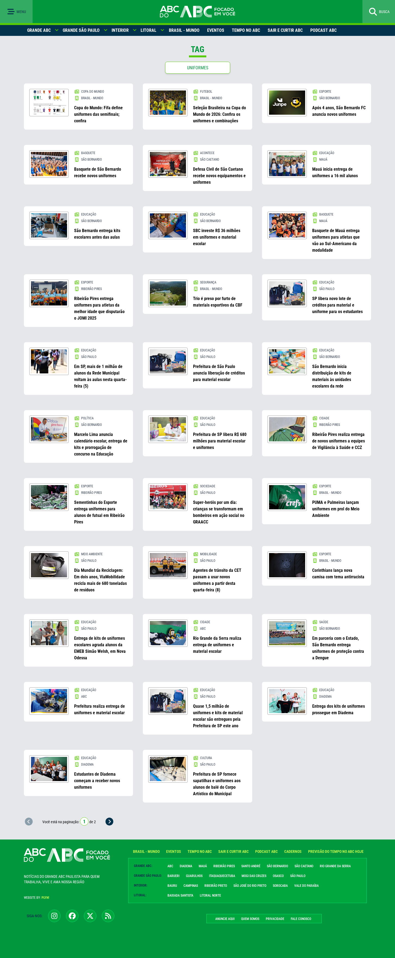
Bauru (172, 886)
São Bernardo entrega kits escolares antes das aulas (97, 234)
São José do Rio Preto (249, 886)
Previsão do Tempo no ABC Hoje (336, 851)
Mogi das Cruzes (254, 876)
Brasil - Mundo (184, 30)
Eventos (215, 30)
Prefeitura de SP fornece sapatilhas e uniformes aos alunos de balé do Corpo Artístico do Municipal (217, 784)
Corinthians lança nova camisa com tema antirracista (338, 573)
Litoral (148, 30)
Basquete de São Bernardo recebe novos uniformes (97, 172)
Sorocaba (280, 886)
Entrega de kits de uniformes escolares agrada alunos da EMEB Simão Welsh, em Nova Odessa (100, 648)
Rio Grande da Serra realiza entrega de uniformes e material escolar (217, 645)
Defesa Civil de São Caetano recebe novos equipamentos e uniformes (219, 176)
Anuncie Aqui (225, 919)
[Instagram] (54, 916)
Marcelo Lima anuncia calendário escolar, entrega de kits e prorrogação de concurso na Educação (100, 444)
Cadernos (293, 851)
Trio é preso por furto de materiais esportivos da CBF (217, 302)
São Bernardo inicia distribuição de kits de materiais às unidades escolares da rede (331, 376)
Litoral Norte (210, 895)
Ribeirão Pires (224, 866)
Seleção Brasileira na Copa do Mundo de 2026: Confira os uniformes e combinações (219, 114)
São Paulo (297, 876)
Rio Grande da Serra (335, 866)
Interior (120, 30)
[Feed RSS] (108, 916)
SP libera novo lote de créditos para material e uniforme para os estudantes (337, 305)
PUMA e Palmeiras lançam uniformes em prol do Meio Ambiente (335, 509)
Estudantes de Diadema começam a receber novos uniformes (97, 781)
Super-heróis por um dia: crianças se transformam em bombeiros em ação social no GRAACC (218, 512)
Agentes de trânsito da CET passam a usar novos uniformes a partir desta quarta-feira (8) (217, 580)
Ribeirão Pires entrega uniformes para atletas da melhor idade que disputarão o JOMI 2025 (99, 308)
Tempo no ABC (246, 30)
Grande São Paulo (81, 30)
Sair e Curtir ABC (285, 30)
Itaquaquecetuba (222, 876)
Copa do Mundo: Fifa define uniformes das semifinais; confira (98, 114)
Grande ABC (39, 30)
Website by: (36, 898)
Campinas (191, 886)
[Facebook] (72, 916)
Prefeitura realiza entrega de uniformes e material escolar (99, 709)
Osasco (278, 876)
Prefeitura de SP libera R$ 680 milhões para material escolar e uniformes (220, 441)
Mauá (203, 866)
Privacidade (275, 919)
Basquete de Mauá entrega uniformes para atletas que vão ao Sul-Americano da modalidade (336, 240)
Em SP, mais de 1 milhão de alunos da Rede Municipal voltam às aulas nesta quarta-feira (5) (100, 376)
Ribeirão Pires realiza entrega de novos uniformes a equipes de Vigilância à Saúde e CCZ (338, 441)
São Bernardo (277, 866)
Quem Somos (250, 919)
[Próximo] (109, 821)
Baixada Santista (180, 895)
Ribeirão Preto (215, 886)
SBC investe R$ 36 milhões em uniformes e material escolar (216, 237)
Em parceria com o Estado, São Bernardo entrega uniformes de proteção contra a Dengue (338, 648)
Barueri (173, 876)
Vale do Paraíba (306, 886)
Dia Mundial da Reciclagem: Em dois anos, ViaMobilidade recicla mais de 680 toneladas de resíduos (100, 580)
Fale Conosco (301, 919)
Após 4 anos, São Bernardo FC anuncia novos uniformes (339, 111)
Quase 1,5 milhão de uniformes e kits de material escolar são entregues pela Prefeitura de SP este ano (218, 716)
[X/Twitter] (90, 916)
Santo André (250, 866)
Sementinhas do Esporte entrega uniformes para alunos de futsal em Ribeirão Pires (99, 512)
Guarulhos (194, 876)
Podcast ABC (323, 30)
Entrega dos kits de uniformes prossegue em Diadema (338, 709)
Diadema (186, 866)
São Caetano (304, 866)
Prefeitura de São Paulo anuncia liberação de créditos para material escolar (219, 373)
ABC (170, 866)
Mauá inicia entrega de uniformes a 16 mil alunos (335, 172)
